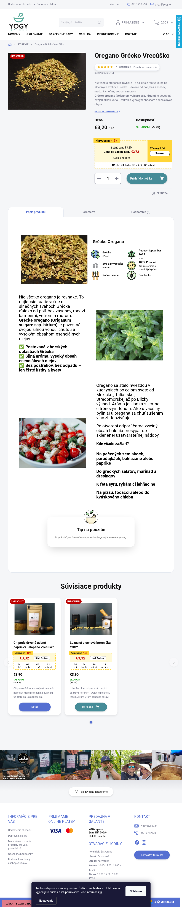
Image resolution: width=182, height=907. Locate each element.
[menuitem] (15, 34)
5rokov (159, 153)
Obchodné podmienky (20, 854)
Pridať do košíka (141, 178)
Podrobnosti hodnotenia (145, 67)
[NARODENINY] (35, 619)
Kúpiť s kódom (121, 157)
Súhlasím (136, 891)
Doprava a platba (46, 4)
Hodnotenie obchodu (19, 4)
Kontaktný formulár (152, 855)
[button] (91, 722)
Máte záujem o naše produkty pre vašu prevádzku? (19, 845)
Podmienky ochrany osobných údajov (19, 861)
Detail (34, 706)
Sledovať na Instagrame (94, 791)
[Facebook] (137, 841)
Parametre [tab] (88, 212)
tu (101, 892)
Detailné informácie (106, 111)
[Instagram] (144, 841)
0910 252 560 (149, 832)
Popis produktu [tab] (36, 212)
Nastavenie (46, 900)
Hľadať (99, 22)
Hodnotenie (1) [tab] (141, 212)
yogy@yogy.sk (149, 825)
